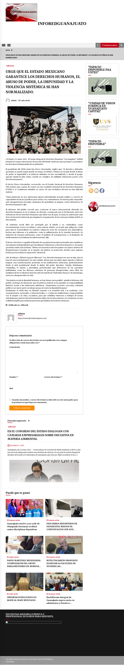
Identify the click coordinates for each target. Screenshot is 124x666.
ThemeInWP (10, 662)
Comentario (14, 347)
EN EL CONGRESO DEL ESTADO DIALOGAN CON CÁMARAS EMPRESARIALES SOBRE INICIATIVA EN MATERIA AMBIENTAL (41, 435)
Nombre (13, 377)
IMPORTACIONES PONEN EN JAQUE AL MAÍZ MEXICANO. (21, 598)
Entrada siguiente (17, 420)
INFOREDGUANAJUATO (62, 23)
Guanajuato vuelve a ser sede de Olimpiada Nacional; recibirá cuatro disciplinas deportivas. (23, 526)
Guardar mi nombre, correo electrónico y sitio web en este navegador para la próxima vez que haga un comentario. (45, 401)
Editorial (10, 66)
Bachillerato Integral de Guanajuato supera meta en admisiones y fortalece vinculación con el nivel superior (63, 600)
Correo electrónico (53, 377)
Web (11, 388)
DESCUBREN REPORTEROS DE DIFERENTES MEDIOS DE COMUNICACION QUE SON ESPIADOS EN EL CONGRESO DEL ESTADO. (63, 526)
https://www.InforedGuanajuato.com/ (32, 318)
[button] (98, 45)
